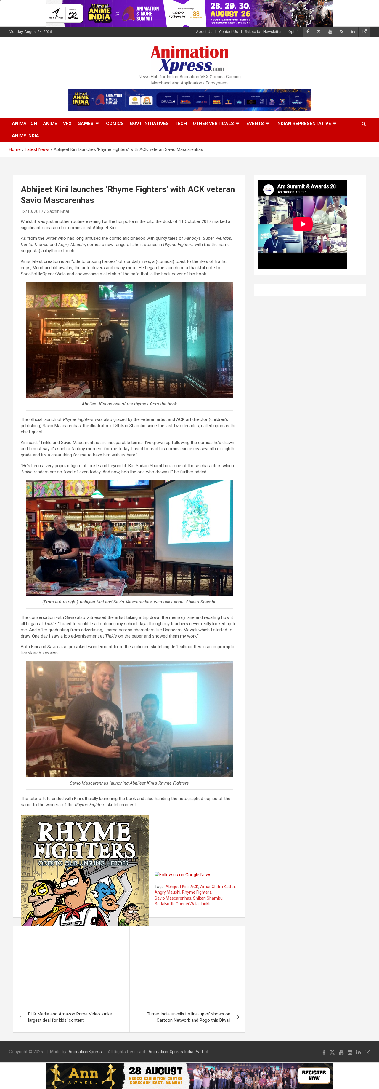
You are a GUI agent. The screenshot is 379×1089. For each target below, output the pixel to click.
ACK (194, 886)
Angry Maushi (167, 892)
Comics (115, 123)
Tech (181, 123)
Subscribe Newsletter (263, 31)
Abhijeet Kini (177, 886)
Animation (24, 123)
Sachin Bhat (58, 211)
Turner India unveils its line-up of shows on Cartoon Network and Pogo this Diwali (188, 1017)
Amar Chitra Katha (217, 886)
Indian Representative (303, 123)
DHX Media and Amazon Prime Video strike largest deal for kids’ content (70, 1017)
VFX (67, 123)
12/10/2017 (32, 211)
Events (255, 123)
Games (86, 123)
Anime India (25, 135)
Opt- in (294, 31)
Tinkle (206, 903)
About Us (204, 31)
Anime (50, 123)
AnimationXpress (85, 1051)
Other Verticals (213, 123)
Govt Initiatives (149, 123)
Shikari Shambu (208, 898)
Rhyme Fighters (196, 892)
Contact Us (228, 31)
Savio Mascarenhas (173, 898)
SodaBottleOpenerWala (177, 903)
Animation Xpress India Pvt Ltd (178, 1051)
